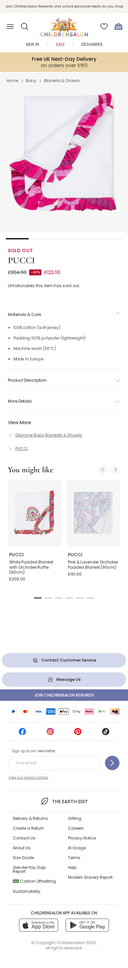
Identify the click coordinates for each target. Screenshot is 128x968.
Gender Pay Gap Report (29, 869)
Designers (92, 44)
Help (72, 867)
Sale (60, 44)
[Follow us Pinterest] (77, 733)
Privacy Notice (82, 838)
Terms (74, 857)
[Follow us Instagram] (50, 733)
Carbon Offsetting (35, 881)
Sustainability (26, 891)
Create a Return (28, 828)
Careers (76, 828)
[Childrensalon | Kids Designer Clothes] (64, 24)
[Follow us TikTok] (105, 733)
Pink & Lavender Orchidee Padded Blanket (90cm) (93, 565)
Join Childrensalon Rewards (64, 695)
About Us (22, 848)
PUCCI (21, 260)
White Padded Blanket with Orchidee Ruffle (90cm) (31, 567)
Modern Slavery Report (90, 877)
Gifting (74, 818)
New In (32, 44)
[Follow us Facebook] (22, 733)
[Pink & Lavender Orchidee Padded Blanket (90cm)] (93, 513)
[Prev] (102, 469)
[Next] (115, 469)
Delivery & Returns (30, 818)
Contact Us (24, 838)
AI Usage (77, 848)
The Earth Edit (70, 801)
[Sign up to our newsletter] (112, 763)
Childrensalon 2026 (76, 942)
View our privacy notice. (28, 777)
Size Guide (23, 857)
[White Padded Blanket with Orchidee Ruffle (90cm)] (34, 513)
